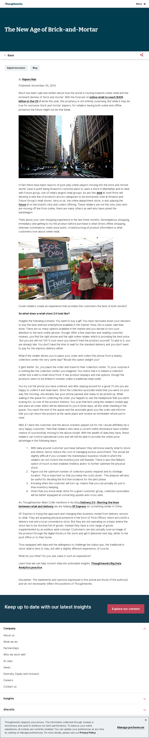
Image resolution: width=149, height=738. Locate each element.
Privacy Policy (88, 732)
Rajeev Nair (29, 79)
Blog (35, 68)
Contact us (10, 686)
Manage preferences (130, 727)
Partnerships (11, 648)
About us (8, 635)
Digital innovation (16, 68)
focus (22, 204)
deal (99, 192)
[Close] (146, 720)
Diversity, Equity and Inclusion (21, 673)
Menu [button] (139, 4)
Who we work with (14, 654)
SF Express (79, 506)
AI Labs (8, 661)
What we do (10, 641)
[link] (125, 609)
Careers (8, 680)
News (6, 667)
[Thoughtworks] (13, 3)
